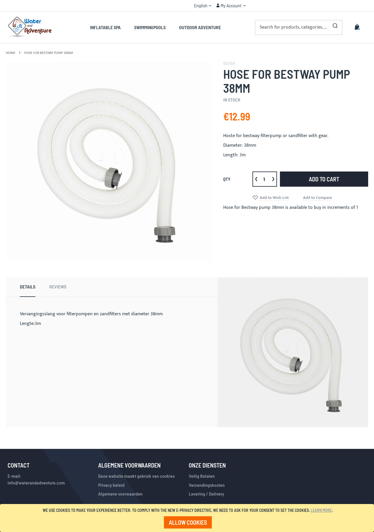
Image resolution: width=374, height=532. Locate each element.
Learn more (321, 510)
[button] (203, 5)
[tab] (27, 287)
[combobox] (298, 27)
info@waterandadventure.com (36, 482)
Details (27, 286)
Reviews (57, 286)
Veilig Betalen (202, 476)
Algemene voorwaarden (120, 493)
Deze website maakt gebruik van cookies (136, 476)
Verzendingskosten (207, 485)
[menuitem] (108, 27)
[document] (188, 518)
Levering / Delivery (206, 493)
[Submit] (335, 24)
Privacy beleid (111, 485)
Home (10, 53)
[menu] (155, 27)
